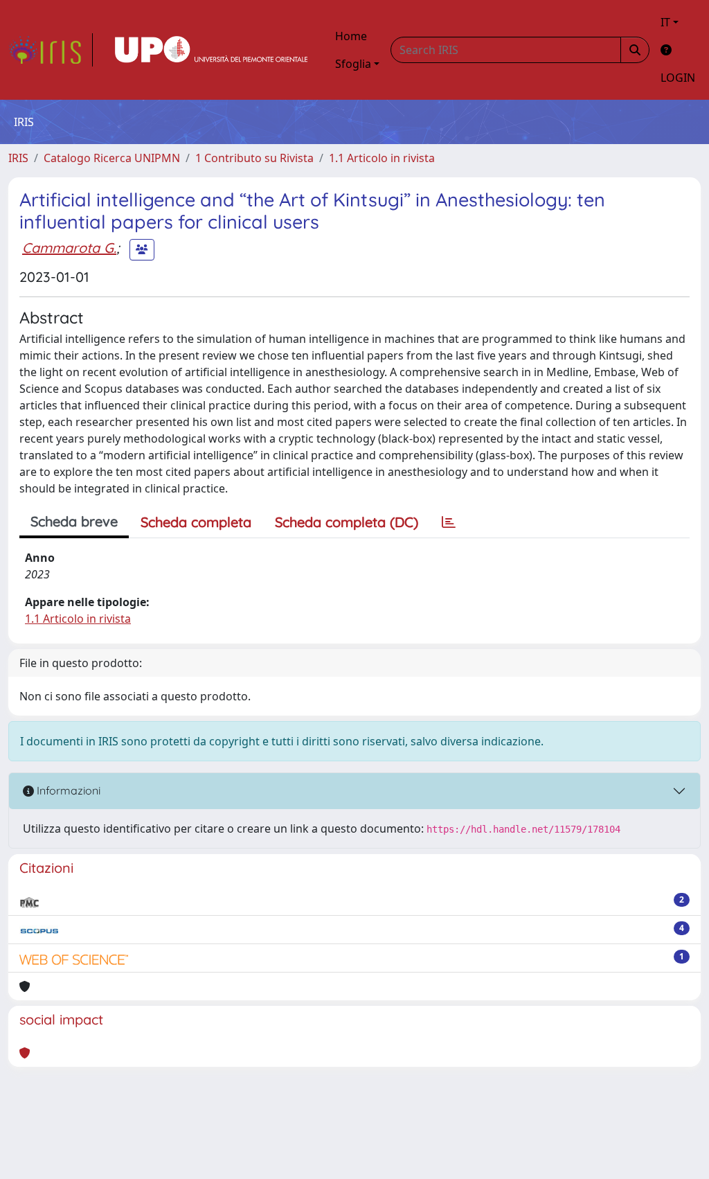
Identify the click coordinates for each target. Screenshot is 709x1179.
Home (351, 36)
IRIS (18, 158)
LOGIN (678, 77)
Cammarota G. (69, 247)
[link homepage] (50, 50)
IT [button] (665, 22)
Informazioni (67, 790)
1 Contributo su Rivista (254, 158)
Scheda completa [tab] (196, 522)
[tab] (448, 522)
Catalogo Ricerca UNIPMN (112, 158)
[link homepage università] (211, 50)
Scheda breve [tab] (74, 521)
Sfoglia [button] (353, 63)
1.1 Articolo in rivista (382, 158)
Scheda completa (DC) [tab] (346, 522)
